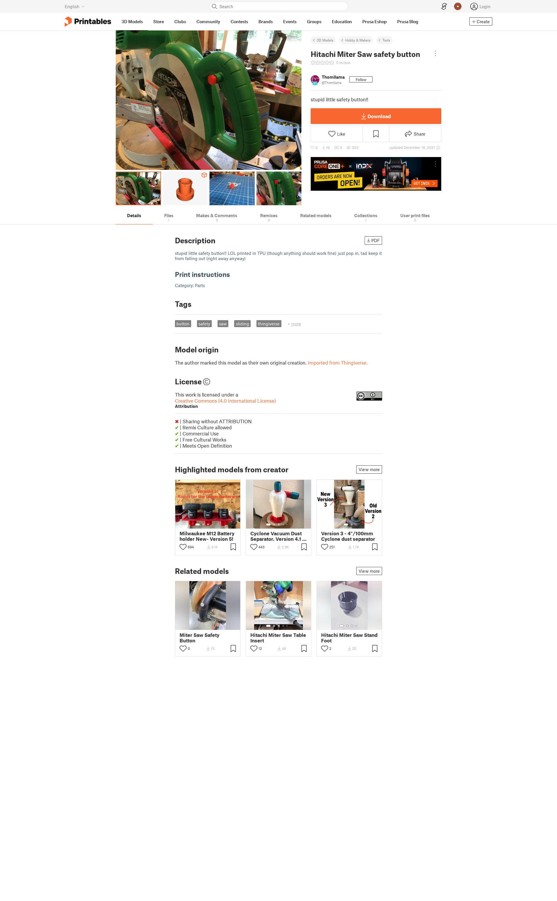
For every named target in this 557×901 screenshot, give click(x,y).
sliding (242, 323)
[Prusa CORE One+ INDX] (376, 174)
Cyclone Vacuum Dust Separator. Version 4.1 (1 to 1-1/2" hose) (278, 536)
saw (223, 323)
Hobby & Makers (357, 40)
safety (204, 323)
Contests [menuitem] (239, 21)
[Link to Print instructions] (234, 274)
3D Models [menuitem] (132, 21)
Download (379, 116)
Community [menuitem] (208, 21)
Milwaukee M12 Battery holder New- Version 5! (207, 536)
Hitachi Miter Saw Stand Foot (349, 637)
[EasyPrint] (444, 6)
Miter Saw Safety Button (199, 637)
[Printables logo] (88, 22)
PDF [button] (375, 240)
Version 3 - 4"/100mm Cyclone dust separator (348, 536)
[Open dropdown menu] (435, 53)
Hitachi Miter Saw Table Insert (278, 637)
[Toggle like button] (183, 546)
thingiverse (269, 323)
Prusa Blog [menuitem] (407, 21)
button (182, 323)
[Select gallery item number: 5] (217, 524)
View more (369, 469)
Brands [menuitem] (265, 21)
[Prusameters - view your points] (458, 6)
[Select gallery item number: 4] (212, 524)
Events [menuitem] (289, 21)
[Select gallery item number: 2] (203, 524)
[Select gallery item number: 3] (208, 524)
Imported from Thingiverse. (338, 362)
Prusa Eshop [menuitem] (374, 21)
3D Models (325, 40)
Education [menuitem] (342, 21)
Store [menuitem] (158, 21)
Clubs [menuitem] (180, 21)
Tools (386, 40)
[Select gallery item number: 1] (197, 524)
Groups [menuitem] (314, 21)
